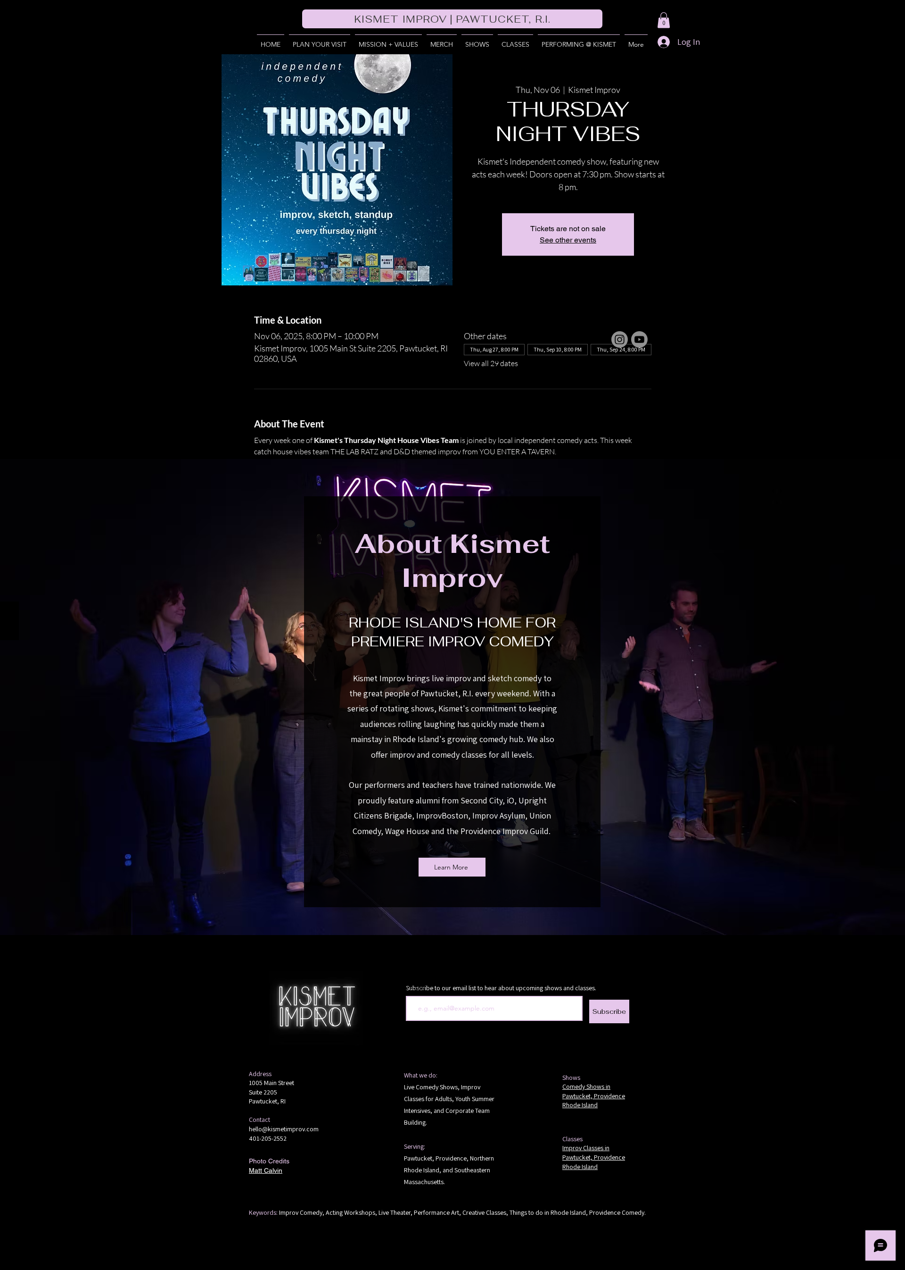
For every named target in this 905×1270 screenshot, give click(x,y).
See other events (568, 239)
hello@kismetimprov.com (284, 1129)
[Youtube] (639, 339)
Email (414, 989)
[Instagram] (619, 339)
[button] (663, 20)
